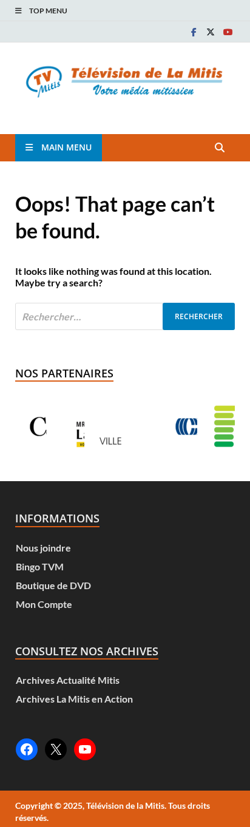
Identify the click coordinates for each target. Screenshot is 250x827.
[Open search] (220, 148)
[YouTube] (85, 749)
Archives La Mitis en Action (74, 698)
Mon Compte (44, 604)
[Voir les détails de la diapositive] (68, 426)
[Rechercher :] (125, 316)
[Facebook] (193, 31)
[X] (210, 31)
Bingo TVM (40, 566)
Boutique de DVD (53, 585)
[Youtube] (227, 31)
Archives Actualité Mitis (68, 680)
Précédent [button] (38, 426)
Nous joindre (43, 547)
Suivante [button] (211, 426)
